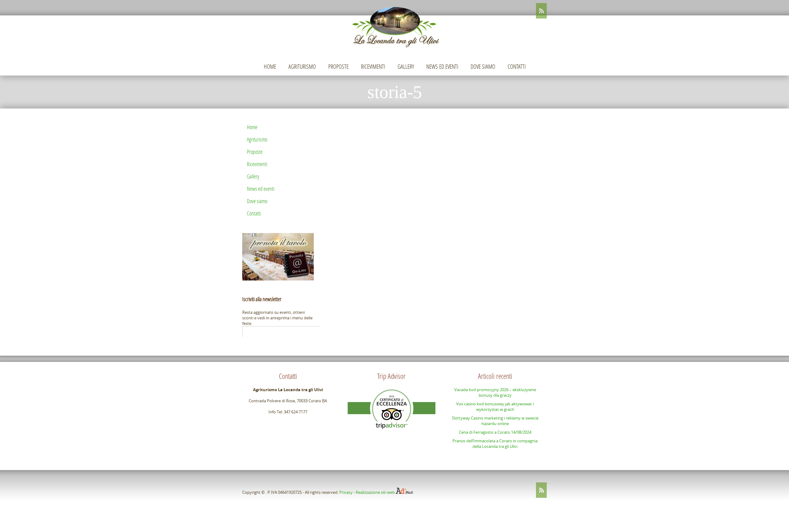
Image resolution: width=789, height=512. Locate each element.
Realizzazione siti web (375, 492)
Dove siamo (483, 66)
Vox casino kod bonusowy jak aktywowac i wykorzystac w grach (495, 406)
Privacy (346, 492)
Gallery (406, 66)
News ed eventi (442, 66)
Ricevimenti (373, 66)
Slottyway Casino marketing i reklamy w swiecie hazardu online (495, 420)
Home (270, 66)
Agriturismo (302, 66)
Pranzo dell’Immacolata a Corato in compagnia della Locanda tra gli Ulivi (495, 443)
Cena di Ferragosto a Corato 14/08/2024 (495, 432)
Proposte (338, 66)
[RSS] (541, 10)
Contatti (517, 66)
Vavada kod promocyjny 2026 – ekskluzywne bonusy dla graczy (495, 392)
